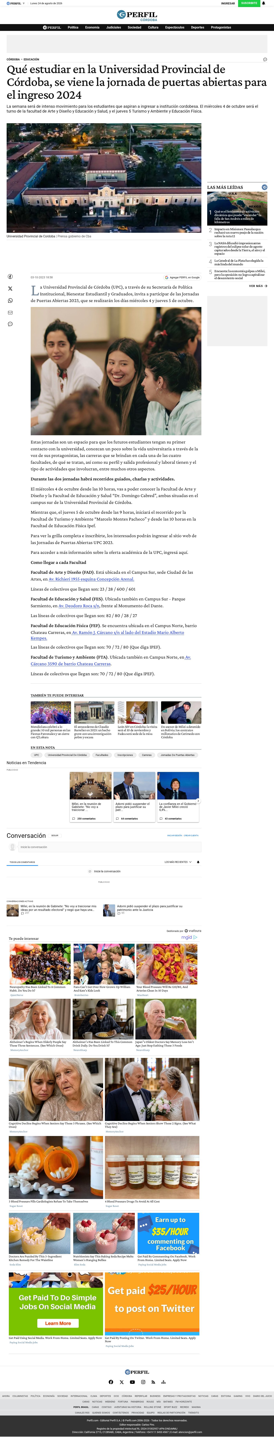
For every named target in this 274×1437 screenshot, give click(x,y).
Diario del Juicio (262, 1396)
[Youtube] (132, 1382)
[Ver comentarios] (264, 60)
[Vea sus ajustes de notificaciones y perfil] (263, 3)
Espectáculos (174, 27)
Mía (159, 1401)
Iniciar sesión (174, 835)
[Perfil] (137, 1373)
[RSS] (153, 1382)
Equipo (151, 1413)
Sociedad (134, 27)
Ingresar (228, 3)
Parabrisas (137, 1401)
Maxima (196, 1407)
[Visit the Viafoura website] (192, 931)
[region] (104, 883)
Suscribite (249, 3)
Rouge (150, 1401)
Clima (93, 1396)
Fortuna (123, 1401)
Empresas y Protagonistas (179, 1396)
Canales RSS (82, 1413)
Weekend (110, 1401)
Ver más (256, 285)
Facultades (102, 755)
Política (73, 27)
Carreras (147, 755)
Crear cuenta (191, 835)
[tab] (22, 862)
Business (155, 1396)
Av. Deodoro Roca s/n (79, 605)
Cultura (153, 27)
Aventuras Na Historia (127, 1407)
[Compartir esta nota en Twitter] (10, 288)
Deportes (197, 27)
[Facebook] (111, 1382)
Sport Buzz (170, 1407)
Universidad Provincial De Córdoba (67, 755)
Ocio (116, 1396)
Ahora (6, 1396)
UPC (36, 755)
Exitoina (226, 1396)
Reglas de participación (171, 1413)
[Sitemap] (163, 1382)
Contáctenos (121, 1413)
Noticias (203, 1396)
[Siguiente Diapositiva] (198, 800)
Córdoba (127, 1396)
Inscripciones (125, 755)
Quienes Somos (101, 1413)
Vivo (247, 1396)
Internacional (79, 1396)
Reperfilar (141, 1396)
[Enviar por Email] (10, 312)
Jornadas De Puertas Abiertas (178, 755)
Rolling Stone (152, 1407)
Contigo (107, 1407)
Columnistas (20, 1396)
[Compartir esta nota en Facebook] (10, 276)
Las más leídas (225, 187)
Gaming (238, 1396)
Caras (214, 1396)
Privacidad (138, 1413)
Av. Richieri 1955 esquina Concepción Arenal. (91, 579)
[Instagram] (143, 1382)
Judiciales (113, 27)
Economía (92, 27)
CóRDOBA (13, 59)
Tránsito (193, 1413)
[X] (122, 1382)
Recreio (184, 1407)
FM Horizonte (184, 1401)
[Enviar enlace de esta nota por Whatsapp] (10, 300)
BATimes (168, 1401)
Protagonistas (221, 27)
